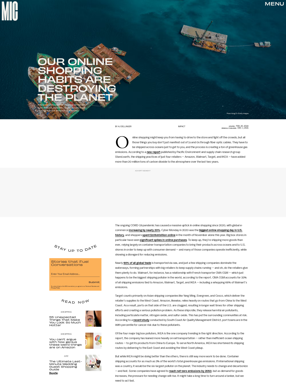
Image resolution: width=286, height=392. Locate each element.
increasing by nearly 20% (144, 230)
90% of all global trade (137, 262)
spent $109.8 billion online (158, 235)
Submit (94, 282)
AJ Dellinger (125, 126)
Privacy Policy (55, 288)
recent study (141, 320)
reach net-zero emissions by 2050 (190, 370)
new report (153, 152)
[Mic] (10, 11)
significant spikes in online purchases (163, 239)
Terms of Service (91, 286)
